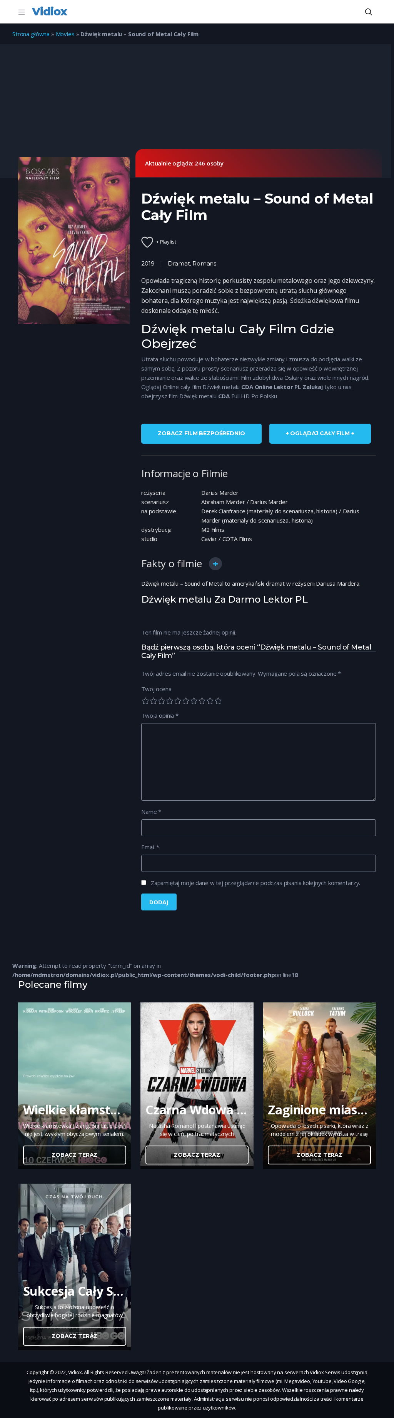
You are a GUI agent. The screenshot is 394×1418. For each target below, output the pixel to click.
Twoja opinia (160, 715)
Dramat (179, 263)
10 (218, 701)
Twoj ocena (156, 689)
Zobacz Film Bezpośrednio (201, 433)
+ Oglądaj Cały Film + (320, 433)
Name (151, 811)
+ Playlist (166, 241)
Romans (204, 263)
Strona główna (31, 34)
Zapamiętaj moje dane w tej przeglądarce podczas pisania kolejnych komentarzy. (255, 883)
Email (150, 847)
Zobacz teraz (74, 1154)
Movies (65, 34)
